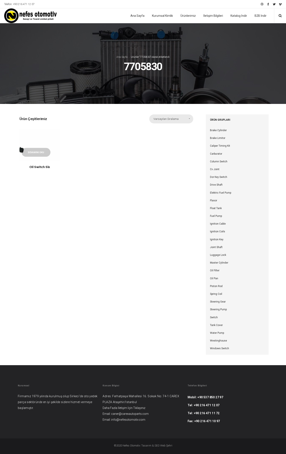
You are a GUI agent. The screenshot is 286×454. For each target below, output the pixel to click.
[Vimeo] (280, 4)
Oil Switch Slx (39, 167)
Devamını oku (36, 152)
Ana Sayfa (122, 57)
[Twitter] (274, 4)
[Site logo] (27, 15)
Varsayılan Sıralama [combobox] (166, 118)
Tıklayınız (139, 408)
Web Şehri (166, 445)
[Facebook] (268, 4)
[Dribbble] (262, 4)
